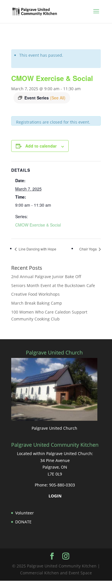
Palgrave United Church (54, 428)
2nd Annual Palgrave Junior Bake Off (46, 276)
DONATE (23, 522)
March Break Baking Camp (36, 303)
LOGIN (55, 496)
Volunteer (24, 513)
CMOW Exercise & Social (38, 225)
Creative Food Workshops (35, 294)
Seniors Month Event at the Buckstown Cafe (53, 285)
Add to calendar (41, 146)
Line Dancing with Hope (37, 248)
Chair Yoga (88, 248)
